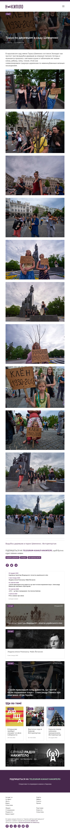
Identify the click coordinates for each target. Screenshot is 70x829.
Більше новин (13, 599)
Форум (8, 808)
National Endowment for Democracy (28, 822)
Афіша (38, 799)
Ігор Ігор (9, 42)
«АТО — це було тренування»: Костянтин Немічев (24, 591)
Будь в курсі (10, 814)
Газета (38, 801)
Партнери (39, 808)
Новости (39, 810)
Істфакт (8, 799)
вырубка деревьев (12, 557)
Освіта (38, 797)
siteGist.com (34, 821)
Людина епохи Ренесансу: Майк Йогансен (22, 580)
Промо (38, 803)
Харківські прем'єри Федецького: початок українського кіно (28, 575)
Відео (8, 803)
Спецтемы (40, 812)
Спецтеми (9, 805)
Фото (7, 801)
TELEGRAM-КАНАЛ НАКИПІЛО (37, 550)
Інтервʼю (9, 797)
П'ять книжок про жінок (16, 596)
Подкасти (9, 812)
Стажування (10, 810)
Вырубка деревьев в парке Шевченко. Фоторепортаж (31, 543)
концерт (23, 557)
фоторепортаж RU (34, 557)
